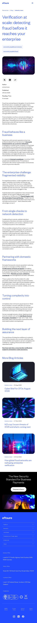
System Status (31, 609)
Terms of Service (22, 609)
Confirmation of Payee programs (13, 268)
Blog (11, 10)
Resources (5, 10)
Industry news (19, 10)
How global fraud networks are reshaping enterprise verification (18, 462)
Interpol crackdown (17, 159)
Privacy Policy (14, 609)
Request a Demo (18, 489)
